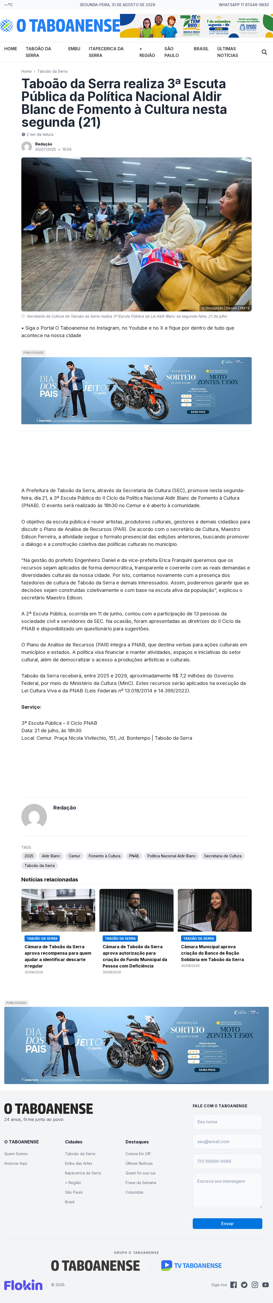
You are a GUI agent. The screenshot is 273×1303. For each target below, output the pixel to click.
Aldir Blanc (51, 856)
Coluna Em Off (138, 1153)
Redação (43, 144)
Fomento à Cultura (105, 856)
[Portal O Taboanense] (95, 1265)
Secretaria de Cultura (223, 856)
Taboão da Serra (52, 71)
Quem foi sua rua (140, 1173)
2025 (29, 856)
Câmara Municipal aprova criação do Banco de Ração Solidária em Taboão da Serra (212, 953)
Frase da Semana (141, 1182)
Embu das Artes (78, 1163)
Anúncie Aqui (15, 1163)
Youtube (138, 328)
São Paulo (74, 1192)
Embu (74, 48)
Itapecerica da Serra (83, 1173)
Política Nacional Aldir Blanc (171, 856)
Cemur (74, 856)
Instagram (108, 328)
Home (10, 48)
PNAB (134, 856)
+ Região (73, 1182)
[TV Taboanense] (191, 1265)
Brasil (201, 48)
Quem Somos (16, 1153)
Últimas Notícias (139, 1163)
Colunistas (134, 1192)
